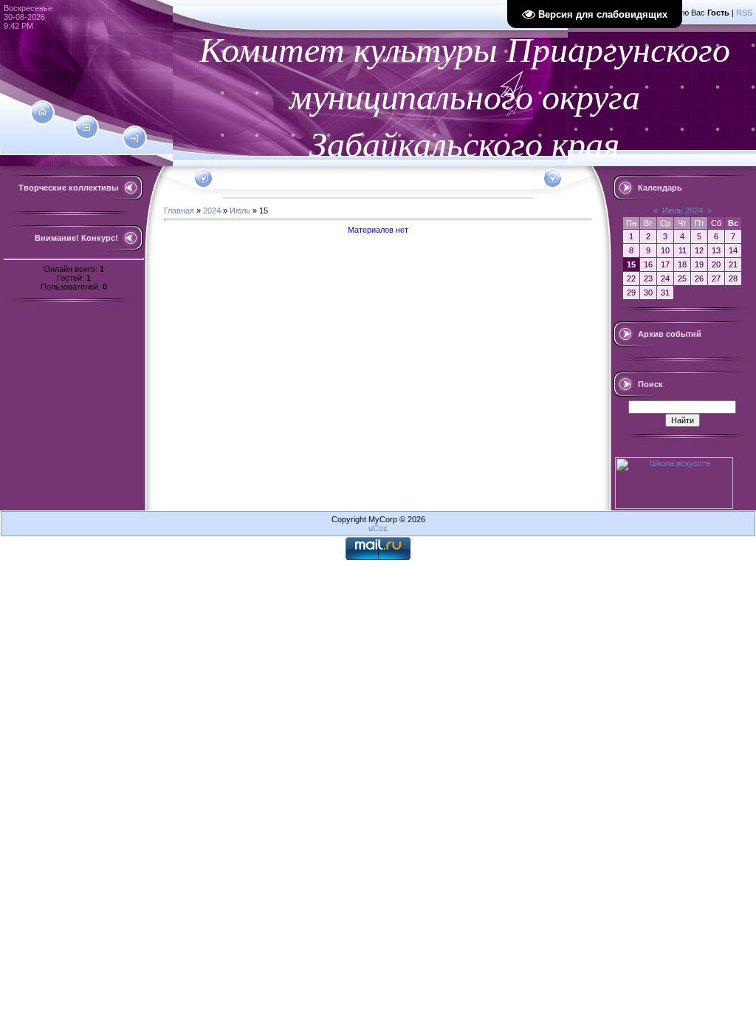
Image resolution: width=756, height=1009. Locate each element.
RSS (744, 12)
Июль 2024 (682, 210)
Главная (179, 210)
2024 (212, 210)
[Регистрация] (86, 127)
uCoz (378, 528)
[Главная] (42, 112)
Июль (240, 210)
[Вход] (134, 138)
